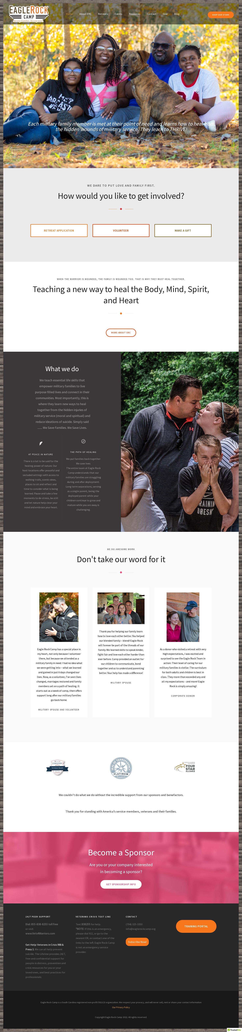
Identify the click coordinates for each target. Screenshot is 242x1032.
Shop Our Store (220, 15)
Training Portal (196, 926)
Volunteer (121, 230)
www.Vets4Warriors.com (40, 933)
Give (165, 13)
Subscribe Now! (137, 942)
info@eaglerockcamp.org (141, 929)
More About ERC (121, 332)
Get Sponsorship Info (121, 884)
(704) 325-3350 (134, 924)
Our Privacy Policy (121, 1007)
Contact (151, 13)
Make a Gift (183, 230)
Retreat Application (59, 230)
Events (118, 13)
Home (69, 13)
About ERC (85, 13)
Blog (177, 13)
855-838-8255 (39, 924)
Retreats (103, 13)
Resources (134, 13)
